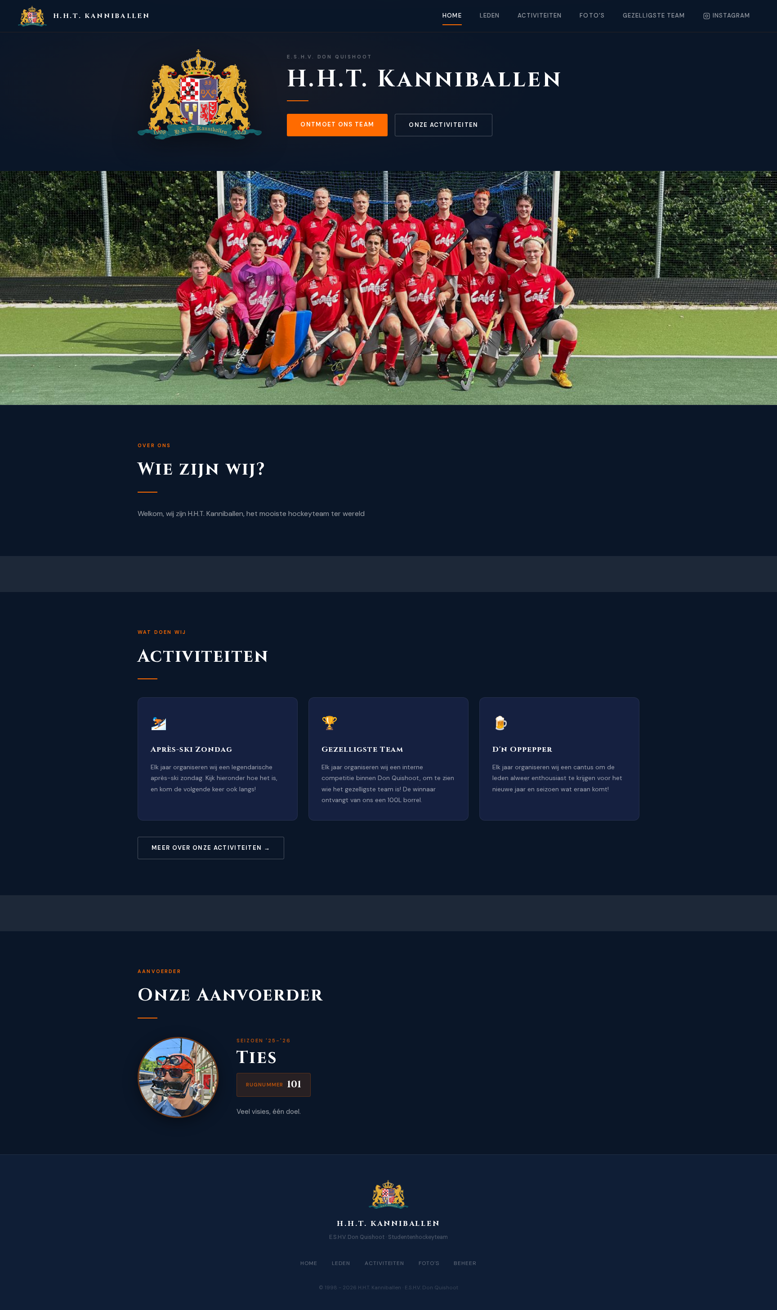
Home (451, 15)
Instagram (731, 15)
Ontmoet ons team (337, 124)
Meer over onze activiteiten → (211, 848)
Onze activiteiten (443, 125)
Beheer (465, 1263)
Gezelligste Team (654, 15)
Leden (490, 15)
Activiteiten (540, 15)
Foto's (592, 15)
